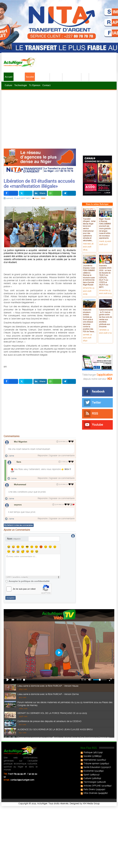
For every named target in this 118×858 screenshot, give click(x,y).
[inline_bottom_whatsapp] (54, 381)
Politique (19, 76)
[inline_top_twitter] (26, 193)
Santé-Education (72, 76)
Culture (8, 85)
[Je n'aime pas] (72, 441)
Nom (14, 538)
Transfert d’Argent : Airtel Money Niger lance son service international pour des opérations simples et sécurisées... (89, 230)
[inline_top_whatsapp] (54, 193)
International (42, 76)
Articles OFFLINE (92, 785)
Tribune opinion (91, 763)
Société (30, 76)
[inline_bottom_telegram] (69, 381)
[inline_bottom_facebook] (11, 381)
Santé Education (92, 767)
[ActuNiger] (20, 62)
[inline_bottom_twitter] (26, 381)
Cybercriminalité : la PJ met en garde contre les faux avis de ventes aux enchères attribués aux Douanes (106, 318)
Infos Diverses (90, 793)
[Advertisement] (59, 114)
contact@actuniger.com (22, 780)
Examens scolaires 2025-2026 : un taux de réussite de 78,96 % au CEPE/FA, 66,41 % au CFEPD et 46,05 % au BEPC (105, 276)
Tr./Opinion (34, 85)
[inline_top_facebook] (11, 193)
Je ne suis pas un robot (24, 589)
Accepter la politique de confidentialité (29, 581)
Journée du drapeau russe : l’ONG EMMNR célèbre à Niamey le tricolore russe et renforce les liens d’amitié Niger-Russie (89, 275)
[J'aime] (70, 441)
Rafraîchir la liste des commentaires (20, 525)
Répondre (42, 455)
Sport (85, 76)
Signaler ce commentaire (62, 455)
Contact (46, 85)
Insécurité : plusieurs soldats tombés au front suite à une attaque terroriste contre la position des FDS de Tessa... (89, 320)
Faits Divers (89, 789)
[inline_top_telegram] (69, 193)
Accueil (8, 76)
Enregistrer (10, 598)
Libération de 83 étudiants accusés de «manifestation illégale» (39, 183)
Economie (56, 76)
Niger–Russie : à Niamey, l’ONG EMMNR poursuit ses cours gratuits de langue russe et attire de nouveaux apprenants (105, 228)
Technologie (20, 85)
